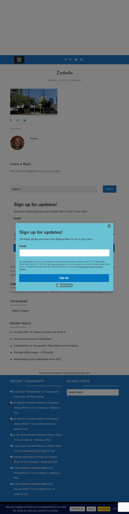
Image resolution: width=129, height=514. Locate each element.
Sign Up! (64, 277)
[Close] (109, 226)
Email (23, 246)
